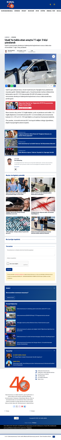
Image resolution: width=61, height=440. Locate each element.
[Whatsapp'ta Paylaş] (12, 86)
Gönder (9, 269)
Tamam (29, 428)
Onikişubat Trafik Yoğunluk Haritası (46, 372)
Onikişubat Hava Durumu (44, 370)
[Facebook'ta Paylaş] (6, 86)
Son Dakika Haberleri (43, 377)
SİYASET (24, 11)
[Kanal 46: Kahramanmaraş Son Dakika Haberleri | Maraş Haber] (10, 4)
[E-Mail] (15, 169)
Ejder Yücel (16, 361)
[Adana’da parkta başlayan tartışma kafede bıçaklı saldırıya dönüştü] (43, 223)
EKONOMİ (31, 11)
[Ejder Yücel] (9, 363)
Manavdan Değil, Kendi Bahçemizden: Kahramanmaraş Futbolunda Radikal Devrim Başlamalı (33, 364)
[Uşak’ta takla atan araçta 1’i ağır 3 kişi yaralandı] (30, 69)
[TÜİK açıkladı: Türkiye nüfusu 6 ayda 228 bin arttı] (18, 223)
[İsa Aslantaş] (9, 161)
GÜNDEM (17, 11)
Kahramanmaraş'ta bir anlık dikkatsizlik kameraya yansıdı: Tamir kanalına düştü (29, 436)
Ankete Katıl (10, 297)
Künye (7, 411)
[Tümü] (54, 288)
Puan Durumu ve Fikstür (43, 374)
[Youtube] (22, 406)
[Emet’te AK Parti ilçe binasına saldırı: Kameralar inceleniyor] (43, 184)
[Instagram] (19, 406)
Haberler (7, 37)
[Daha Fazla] (14, 86)
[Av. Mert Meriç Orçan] (9, 356)
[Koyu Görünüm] (50, 4)
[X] (17, 406)
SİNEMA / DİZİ (51, 11)
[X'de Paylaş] (9, 86)
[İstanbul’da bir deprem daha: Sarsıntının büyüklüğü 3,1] (43, 204)
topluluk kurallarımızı (19, 274)
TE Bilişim (34, 422)
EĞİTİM (43, 11)
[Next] (25, 406)
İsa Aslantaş (18, 160)
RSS (17, 418)
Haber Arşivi (41, 379)
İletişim (33, 411)
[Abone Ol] (54, 85)
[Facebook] (14, 406)
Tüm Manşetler (41, 375)
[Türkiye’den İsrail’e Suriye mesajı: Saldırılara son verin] (18, 204)
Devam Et (16, 166)
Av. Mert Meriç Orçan (19, 355)
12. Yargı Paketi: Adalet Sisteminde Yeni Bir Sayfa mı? (27, 357)
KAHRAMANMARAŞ (6, 11)
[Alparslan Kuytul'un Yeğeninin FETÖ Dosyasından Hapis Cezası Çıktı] (18, 184)
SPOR (37, 11)
